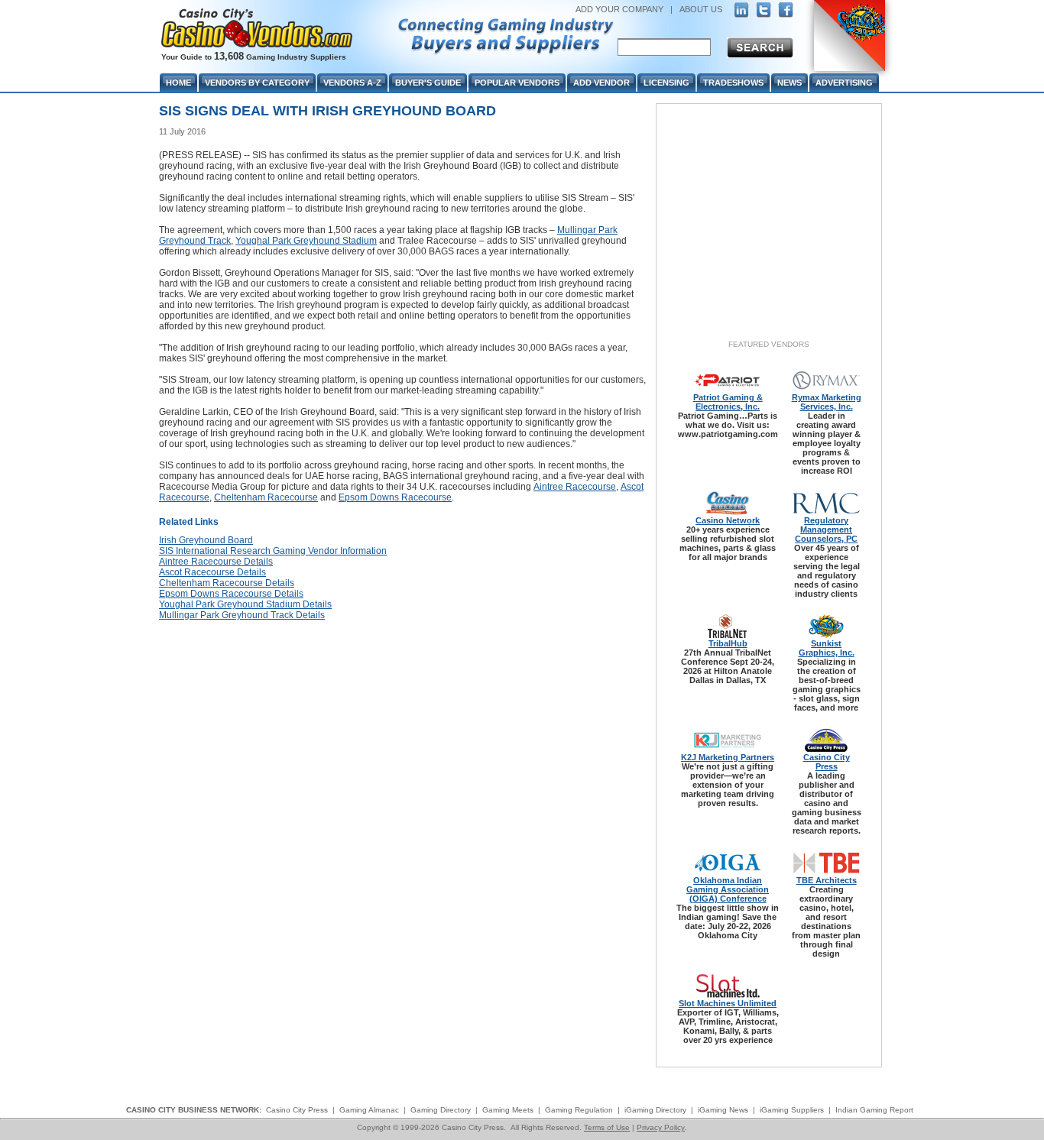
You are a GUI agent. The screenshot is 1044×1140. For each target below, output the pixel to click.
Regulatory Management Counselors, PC (826, 529)
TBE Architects (826, 880)
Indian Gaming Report (874, 1110)
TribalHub (727, 643)
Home (178, 82)
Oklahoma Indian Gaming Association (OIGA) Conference (727, 889)
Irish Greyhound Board (206, 540)
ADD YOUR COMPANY (619, 9)
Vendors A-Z (352, 82)
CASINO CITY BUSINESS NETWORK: (193, 1110)
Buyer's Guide (428, 82)
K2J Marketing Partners (727, 757)
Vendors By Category (257, 82)
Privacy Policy (661, 1127)
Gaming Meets (507, 1110)
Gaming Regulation (579, 1110)
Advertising (844, 82)
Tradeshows (733, 82)
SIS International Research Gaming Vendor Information (273, 551)
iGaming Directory (655, 1110)
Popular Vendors (517, 82)
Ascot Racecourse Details (212, 572)
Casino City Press (826, 762)
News (789, 82)
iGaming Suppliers (792, 1110)
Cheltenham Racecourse (266, 497)
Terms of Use (607, 1127)
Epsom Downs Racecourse (395, 497)
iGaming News (723, 1110)
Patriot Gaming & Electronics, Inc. (728, 402)
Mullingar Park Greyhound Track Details (242, 615)
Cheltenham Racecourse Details (226, 583)
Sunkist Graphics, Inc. (826, 648)
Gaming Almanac (369, 1110)
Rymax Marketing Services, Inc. (826, 402)
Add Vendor (601, 82)
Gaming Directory (440, 1110)
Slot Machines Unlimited (728, 1003)
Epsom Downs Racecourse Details (231, 593)
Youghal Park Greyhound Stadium (306, 240)
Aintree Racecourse (574, 486)
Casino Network (727, 520)
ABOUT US (700, 9)
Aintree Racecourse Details (216, 561)
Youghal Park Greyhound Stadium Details (245, 604)
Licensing (666, 82)
